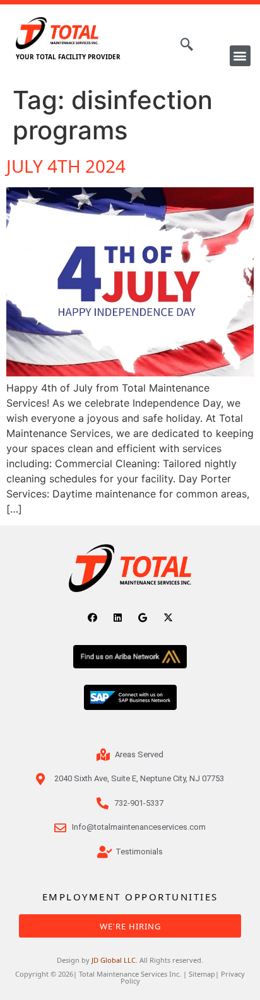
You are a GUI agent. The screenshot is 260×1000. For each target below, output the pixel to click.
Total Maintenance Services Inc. (130, 974)
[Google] (143, 617)
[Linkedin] (117, 617)
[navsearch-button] (180, 45)
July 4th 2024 (66, 166)
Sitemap (202, 974)
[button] (240, 55)
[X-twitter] (168, 617)
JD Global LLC (114, 960)
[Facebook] (92, 617)
